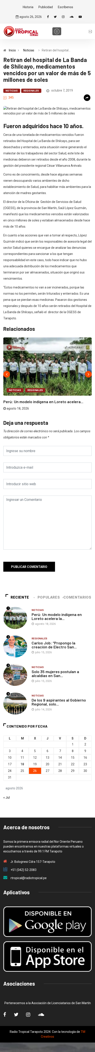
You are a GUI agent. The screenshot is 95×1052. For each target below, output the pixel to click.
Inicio (12, 50)
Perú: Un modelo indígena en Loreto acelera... (43, 401)
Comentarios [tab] (77, 597)
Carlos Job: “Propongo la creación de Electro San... (54, 644)
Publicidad (45, 7)
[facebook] (48, 17)
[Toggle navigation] (57, 31)
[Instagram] (63, 17)
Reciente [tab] (20, 597)
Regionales (31, 90)
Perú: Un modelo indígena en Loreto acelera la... (57, 616)
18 (22, 764)
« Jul (6, 797)
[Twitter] (55, 17)
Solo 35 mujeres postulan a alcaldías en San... (55, 673)
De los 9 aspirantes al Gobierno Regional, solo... (59, 702)
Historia (28, 7)
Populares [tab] (49, 597)
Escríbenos (65, 7)
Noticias (28, 50)
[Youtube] (80, 17)
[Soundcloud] (72, 17)
